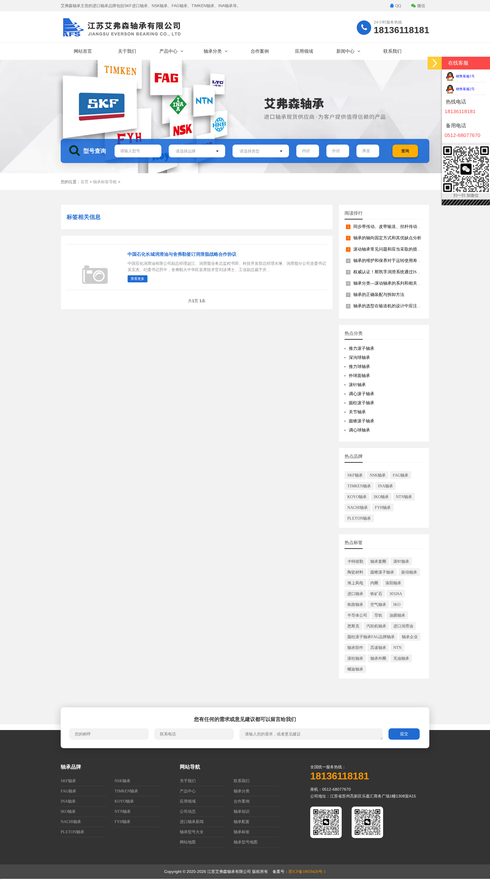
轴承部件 (355, 648)
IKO (396, 604)
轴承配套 (242, 822)
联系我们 (392, 51)
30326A (395, 594)
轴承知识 (242, 811)
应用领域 (304, 51)
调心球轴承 (359, 430)
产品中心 (168, 51)
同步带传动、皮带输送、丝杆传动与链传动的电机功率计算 (408, 226)
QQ (398, 6)
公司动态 (188, 811)
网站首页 (83, 51)
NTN (397, 648)
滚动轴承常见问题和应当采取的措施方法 (391, 249)
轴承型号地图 (245, 842)
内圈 (374, 583)
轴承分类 (213, 51)
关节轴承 (357, 412)
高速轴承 (378, 648)
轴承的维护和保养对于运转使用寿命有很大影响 (398, 260)
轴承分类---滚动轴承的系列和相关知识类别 (393, 283)
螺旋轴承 (355, 669)
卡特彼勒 (355, 561)
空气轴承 (378, 604)
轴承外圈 (378, 658)
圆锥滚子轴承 (361, 421)
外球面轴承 (359, 375)
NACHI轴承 (357, 507)
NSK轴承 (378, 475)
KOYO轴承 (357, 497)
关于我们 (127, 51)
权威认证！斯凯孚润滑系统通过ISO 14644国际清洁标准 (405, 272)
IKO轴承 (381, 497)
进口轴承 (355, 594)
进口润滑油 (403, 626)
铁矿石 (376, 594)
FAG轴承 (400, 475)
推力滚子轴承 (361, 348)
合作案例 (260, 51)
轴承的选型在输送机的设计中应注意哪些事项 (395, 306)
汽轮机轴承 (376, 626)
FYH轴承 (383, 507)
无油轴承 (401, 658)
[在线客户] (435, 63)
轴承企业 (410, 637)
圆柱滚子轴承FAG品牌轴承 (371, 637)
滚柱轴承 (355, 658)
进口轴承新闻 (192, 822)
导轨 (378, 615)
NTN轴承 (404, 497)
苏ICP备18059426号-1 (307, 872)
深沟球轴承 (359, 357)
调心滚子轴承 (361, 394)
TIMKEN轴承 (359, 486)
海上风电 (355, 583)
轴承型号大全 (192, 832)
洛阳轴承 (393, 583)
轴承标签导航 (105, 182)
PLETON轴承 (359, 518)
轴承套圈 (378, 561)
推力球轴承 (359, 366)
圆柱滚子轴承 (361, 403)
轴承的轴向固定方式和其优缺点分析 (387, 238)
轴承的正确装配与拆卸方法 (378, 294)
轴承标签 (242, 832)
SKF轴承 (355, 475)
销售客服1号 (464, 76)
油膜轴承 (397, 615)
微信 (421, 6)
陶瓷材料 (355, 572)
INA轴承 (385, 486)
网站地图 (188, 842)
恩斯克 (353, 626)
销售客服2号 (464, 89)
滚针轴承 (357, 384)
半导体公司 (357, 615)
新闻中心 (345, 51)
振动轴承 (409, 572)
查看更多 (137, 279)
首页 (84, 182)
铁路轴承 (355, 604)
